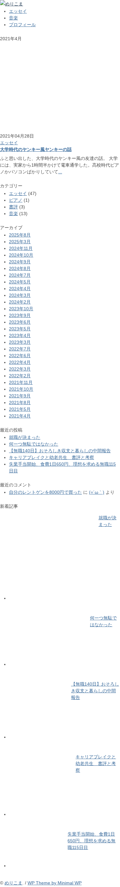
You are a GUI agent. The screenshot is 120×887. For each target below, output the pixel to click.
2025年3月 (20, 241)
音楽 (13, 17)
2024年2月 (20, 301)
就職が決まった (24, 437)
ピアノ (15, 200)
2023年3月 (20, 342)
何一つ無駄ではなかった (33, 444)
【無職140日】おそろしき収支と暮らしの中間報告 (60, 450)
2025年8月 (20, 234)
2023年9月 (20, 315)
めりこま (13, 882)
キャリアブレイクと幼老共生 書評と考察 (51, 457)
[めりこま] (11, 3)
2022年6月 (20, 355)
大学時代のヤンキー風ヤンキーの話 (36, 149)
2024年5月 (20, 281)
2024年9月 (20, 261)
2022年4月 (20, 362)
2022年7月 (20, 348)
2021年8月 (20, 402)
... (60, 171)
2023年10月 (21, 308)
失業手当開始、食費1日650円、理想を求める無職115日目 (92, 840)
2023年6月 (20, 322)
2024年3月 (20, 295)
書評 (13, 206)
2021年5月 (20, 409)
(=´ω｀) (96, 492)
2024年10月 (21, 255)
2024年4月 (20, 288)
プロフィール (22, 24)
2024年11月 (21, 248)
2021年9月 (20, 395)
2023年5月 (20, 328)
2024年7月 (20, 275)
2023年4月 (20, 335)
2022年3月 (20, 369)
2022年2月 (20, 375)
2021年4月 (20, 415)
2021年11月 (21, 382)
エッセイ (18, 11)
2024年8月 (20, 268)
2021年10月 (21, 389)
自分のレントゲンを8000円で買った (45, 492)
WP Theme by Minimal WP (55, 882)
